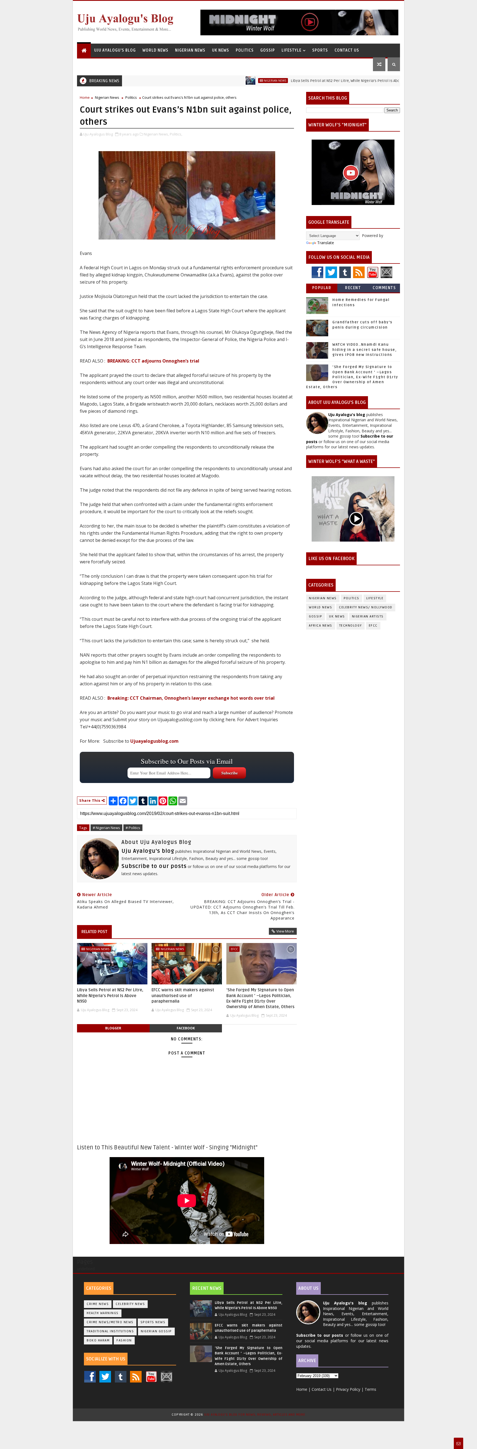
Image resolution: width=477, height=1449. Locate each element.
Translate (325, 242)
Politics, (176, 134)
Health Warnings (103, 1313)
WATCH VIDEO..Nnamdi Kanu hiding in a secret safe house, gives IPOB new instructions (364, 349)
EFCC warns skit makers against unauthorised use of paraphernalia (183, 995)
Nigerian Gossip (156, 1331)
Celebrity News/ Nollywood (366, 607)
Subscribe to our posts (154, 866)
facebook (186, 1028)
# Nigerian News (106, 827)
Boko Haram (98, 1340)
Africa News (320, 626)
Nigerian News (190, 50)
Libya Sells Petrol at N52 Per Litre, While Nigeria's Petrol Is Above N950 (311, 80)
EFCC (234, 949)
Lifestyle (291, 50)
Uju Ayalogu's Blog (115, 50)
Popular (322, 288)
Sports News (153, 1322)
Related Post (94, 931)
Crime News (98, 1304)
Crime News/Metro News (110, 1322)
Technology (350, 626)
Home (85, 97)
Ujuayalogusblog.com (154, 741)
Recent (353, 288)
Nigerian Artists (368, 616)
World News (155, 50)
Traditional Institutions (110, 1331)
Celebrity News (130, 1304)
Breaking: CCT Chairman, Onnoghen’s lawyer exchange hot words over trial (191, 698)
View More (285, 931)
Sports (320, 50)
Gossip (267, 50)
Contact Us (347, 50)
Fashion (124, 1340)
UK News (220, 50)
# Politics (133, 827)
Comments (384, 288)
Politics (245, 50)
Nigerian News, (156, 134)
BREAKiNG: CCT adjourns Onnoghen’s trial (153, 361)
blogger (113, 1028)
